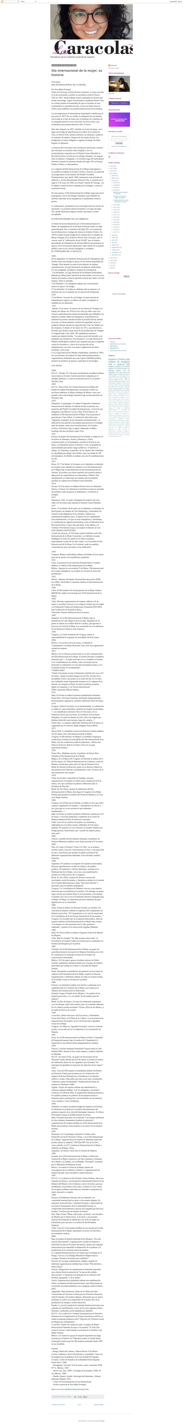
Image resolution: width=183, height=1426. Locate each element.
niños (109, 427)
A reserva (119, 364)
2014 (112, 258)
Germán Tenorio (113, 385)
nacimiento (119, 425)
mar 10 (115, 205)
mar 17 (115, 215)
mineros (112, 425)
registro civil (117, 433)
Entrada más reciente (58, 1404)
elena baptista (118, 415)
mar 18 (115, 217)
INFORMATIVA (114, 348)
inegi (127, 420)
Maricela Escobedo (123, 404)
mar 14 (115, 207)
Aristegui (115, 379)
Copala (114, 397)
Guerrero (127, 401)
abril (113, 235)
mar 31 (115, 232)
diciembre (115, 255)
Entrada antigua (98, 1404)
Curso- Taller (124, 379)
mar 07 (115, 187)
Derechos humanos (113, 381)
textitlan (127, 433)
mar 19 (115, 220)
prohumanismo (112, 431)
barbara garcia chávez (115, 374)
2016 (112, 263)
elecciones (110, 415)
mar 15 (115, 210)
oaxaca (126, 427)
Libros (122, 385)
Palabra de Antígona (119, 361)
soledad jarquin (114, 370)
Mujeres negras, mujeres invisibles (120, 193)
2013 (112, 173)
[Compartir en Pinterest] (86, 1397)
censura (126, 411)
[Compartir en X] (82, 1397)
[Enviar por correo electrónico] (78, 1397)
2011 (112, 168)
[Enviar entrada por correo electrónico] (74, 1396)
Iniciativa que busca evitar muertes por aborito (121, 201)
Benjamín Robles (123, 393)
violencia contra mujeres (116, 434)
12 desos (112, 392)
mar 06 (115, 185)
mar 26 (115, 229)
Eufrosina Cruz (112, 401)
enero (114, 175)
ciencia (110, 413)
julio (113, 242)
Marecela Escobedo (123, 402)
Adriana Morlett (124, 392)
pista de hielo (122, 429)
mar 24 (115, 224)
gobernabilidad (126, 417)
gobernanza (113, 418)
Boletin (110, 395)
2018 (112, 268)
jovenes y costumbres (118, 424)
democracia (125, 413)
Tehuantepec (124, 409)
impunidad (121, 420)
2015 (112, 260)
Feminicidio (120, 401)
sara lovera (123, 372)
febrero (114, 178)
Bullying (116, 395)
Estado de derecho (122, 383)
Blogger (102, 1421)
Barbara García (112, 393)
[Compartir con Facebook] (84, 1397)
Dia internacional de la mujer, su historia (120, 197)
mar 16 (115, 212)
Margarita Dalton (112, 404)
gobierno (121, 418)
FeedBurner (123, 146)
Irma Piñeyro (113, 402)
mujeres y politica (114, 366)
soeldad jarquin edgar (121, 378)
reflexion (110, 433)
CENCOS (122, 395)
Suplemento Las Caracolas (118, 344)
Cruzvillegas (121, 397)
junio (113, 240)
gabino (121, 388)
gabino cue (116, 376)
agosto (114, 245)
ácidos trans (116, 436)
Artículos (112, 342)
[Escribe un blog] (80, 1397)
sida (123, 433)
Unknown (114, 65)
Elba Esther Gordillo (123, 399)
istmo (122, 422)
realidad (126, 431)
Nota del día (121, 368)
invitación (116, 422)
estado (110, 417)
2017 (112, 265)
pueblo (120, 431)
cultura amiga (112, 388)
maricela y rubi (118, 390)
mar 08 (115, 190)
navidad (126, 425)
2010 (112, 166)
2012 (112, 171)
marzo (114, 180)
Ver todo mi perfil (113, 68)
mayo (114, 237)
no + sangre (117, 427)
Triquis (110, 411)
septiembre (115, 247)
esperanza (125, 415)
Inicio (79, 1404)
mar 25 (115, 227)
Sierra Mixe (123, 386)
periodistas (111, 429)
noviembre (115, 252)
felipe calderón (116, 417)
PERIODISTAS (114, 346)
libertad (128, 424)
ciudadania (117, 413)
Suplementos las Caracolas (118, 350)
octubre (114, 250)
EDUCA (114, 399)
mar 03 (115, 183)
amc (115, 411)
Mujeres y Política (116, 359)
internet (110, 422)
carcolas (120, 411)
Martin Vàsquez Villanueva (115, 406)
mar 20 (115, 222)
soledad (127, 390)
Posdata (118, 408)
